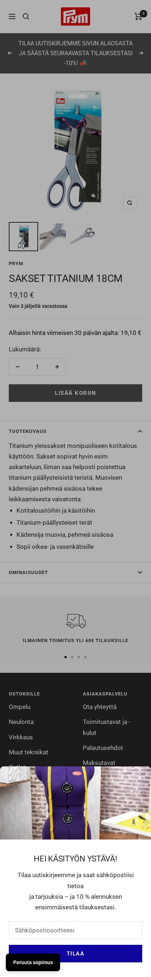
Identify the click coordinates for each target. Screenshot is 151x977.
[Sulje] (139, 777)
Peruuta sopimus (33, 962)
